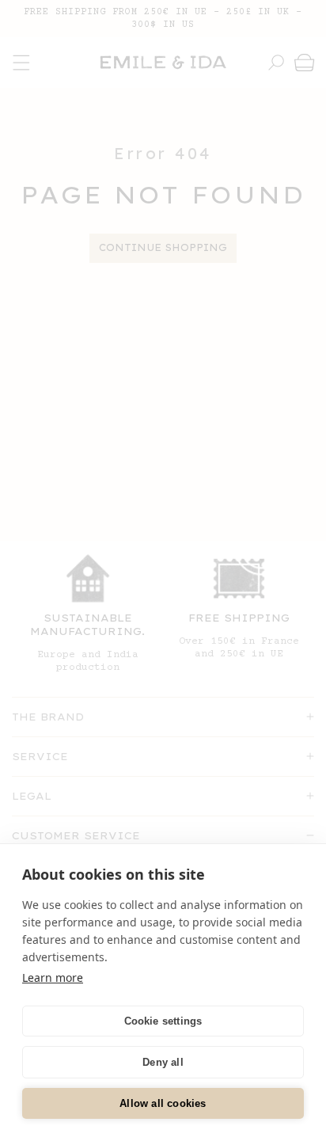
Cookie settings (163, 1021)
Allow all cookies (162, 1103)
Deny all (163, 1062)
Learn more (52, 977)
